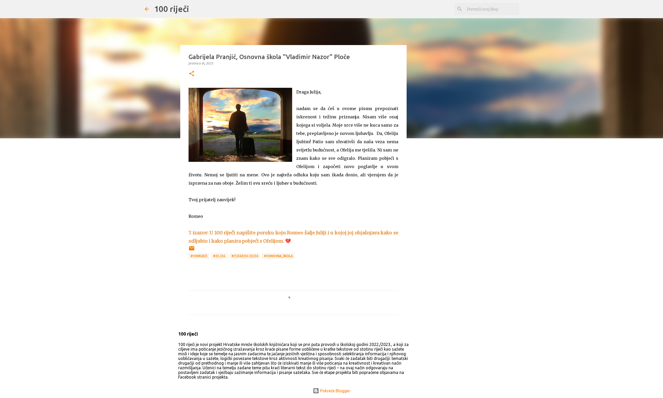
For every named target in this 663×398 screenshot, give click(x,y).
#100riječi (199, 256)
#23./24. (219, 256)
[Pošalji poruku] (192, 250)
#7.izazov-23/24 (245, 256)
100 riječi (171, 8)
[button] (192, 73)
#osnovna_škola (278, 256)
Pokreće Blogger (334, 390)
